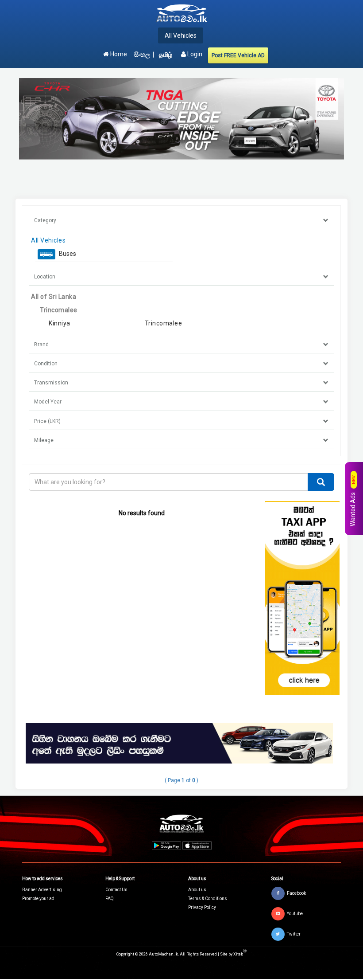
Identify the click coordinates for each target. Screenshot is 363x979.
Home (118, 54)
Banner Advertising (42, 889)
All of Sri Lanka (53, 296)
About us (197, 889)
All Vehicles (181, 35)
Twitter (294, 933)
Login (194, 54)
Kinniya (59, 323)
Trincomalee (58, 309)
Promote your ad (38, 898)
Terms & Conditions (207, 898)
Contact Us (116, 889)
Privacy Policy (202, 907)
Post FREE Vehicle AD (238, 55)
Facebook (296, 892)
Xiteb (240, 954)
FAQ (109, 898)
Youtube (295, 913)
